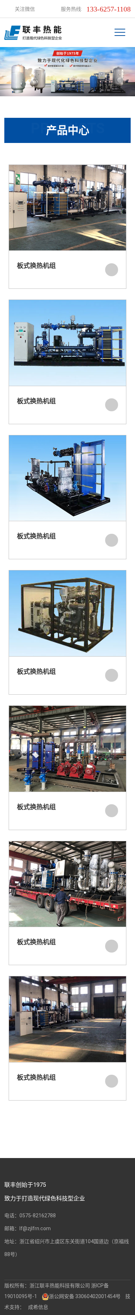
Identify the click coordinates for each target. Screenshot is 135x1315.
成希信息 (38, 1307)
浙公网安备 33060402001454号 (85, 1296)
